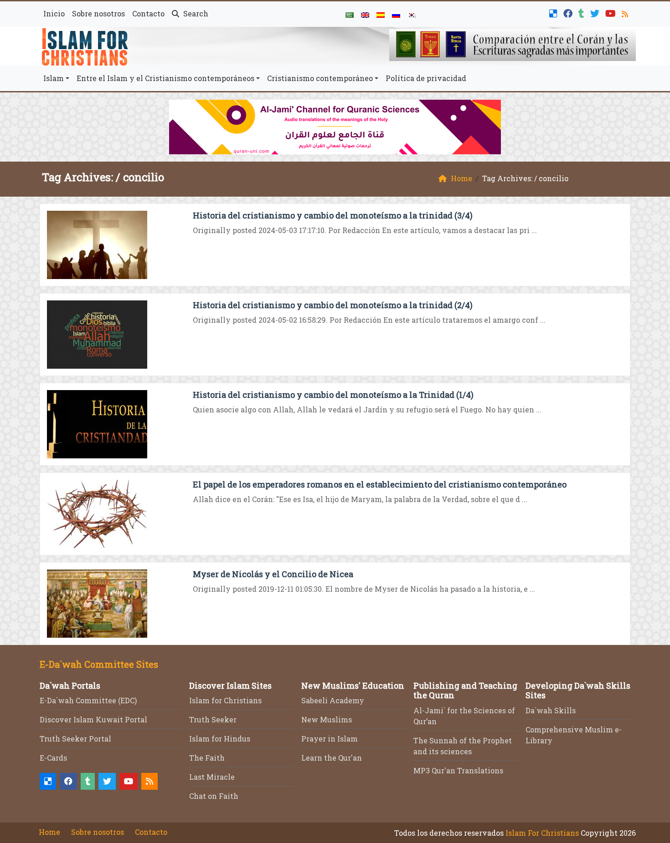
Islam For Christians (542, 833)
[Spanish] (380, 14)
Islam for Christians (225, 700)
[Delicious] (554, 12)
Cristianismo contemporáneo (320, 78)
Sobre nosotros (98, 13)
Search (194, 13)
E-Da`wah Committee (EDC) (88, 700)
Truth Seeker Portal (75, 738)
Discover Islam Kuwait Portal (93, 719)
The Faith (207, 757)
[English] (365, 14)
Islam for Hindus (219, 738)
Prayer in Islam (329, 738)
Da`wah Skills (551, 710)
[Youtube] (611, 12)
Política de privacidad (426, 78)
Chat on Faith (213, 796)
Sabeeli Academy (332, 700)
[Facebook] (569, 12)
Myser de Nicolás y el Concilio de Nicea (273, 574)
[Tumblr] (582, 12)
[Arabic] (349, 14)
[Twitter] (596, 12)
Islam (53, 78)
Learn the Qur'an (331, 757)
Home (49, 832)
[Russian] (396, 14)
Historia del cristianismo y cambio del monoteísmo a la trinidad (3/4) (333, 215)
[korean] (411, 14)
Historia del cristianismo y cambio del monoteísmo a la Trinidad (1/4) (333, 394)
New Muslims (326, 719)
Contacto (148, 13)
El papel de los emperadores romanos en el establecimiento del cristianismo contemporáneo (380, 484)
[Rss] (626, 12)
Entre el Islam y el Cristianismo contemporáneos (165, 78)
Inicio (54, 13)
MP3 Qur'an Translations (458, 770)
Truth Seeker (213, 719)
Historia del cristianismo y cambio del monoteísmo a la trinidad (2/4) (333, 305)
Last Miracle (212, 777)
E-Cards (53, 757)
